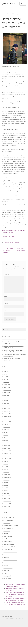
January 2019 (7, 498)
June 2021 (6, 435)
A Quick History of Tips (8, 236)
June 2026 (6, 376)
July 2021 (6, 432)
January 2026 (7, 387)
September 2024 (7, 416)
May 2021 (6, 437)
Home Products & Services (10, 547)
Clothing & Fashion (8, 528)
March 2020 (6, 472)
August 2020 (6, 461)
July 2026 (6, 374)
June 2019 (6, 485)
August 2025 (6, 395)
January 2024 (7, 419)
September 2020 (7, 458)
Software (6, 565)
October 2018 (7, 506)
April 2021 (6, 440)
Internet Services (8, 549)
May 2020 (6, 466)
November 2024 (7, 413)
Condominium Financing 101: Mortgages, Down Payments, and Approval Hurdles (13, 350)
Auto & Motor (7, 523)
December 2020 (7, 451)
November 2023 (7, 424)
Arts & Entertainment (9, 520)
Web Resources (7, 578)
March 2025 (6, 403)
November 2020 (7, 453)
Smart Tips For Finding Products (20, 249)
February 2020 (7, 474)
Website (6, 311)
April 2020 (6, 469)
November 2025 (7, 390)
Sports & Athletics (8, 568)
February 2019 (7, 496)
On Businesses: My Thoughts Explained (8, 250)
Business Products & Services (11, 525)
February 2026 (7, 384)
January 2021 (7, 448)
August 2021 (6, 429)
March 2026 (6, 382)
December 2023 (7, 421)
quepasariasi (18, 14)
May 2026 (6, 379)
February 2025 (7, 406)
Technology (6, 570)
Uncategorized (7, 576)
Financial (6, 533)
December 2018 (7, 501)
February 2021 (7, 445)
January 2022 (7, 427)
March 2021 (6, 443)
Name (6, 296)
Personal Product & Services (11, 242)
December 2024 (7, 411)
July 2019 (6, 482)
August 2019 (6, 480)
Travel (5, 573)
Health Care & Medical (9, 544)
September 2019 (7, 477)
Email (6, 303)
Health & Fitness (8, 541)
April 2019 (6, 490)
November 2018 (7, 503)
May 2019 (6, 488)
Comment (6, 274)
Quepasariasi (8, 3)
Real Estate (6, 557)
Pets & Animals (7, 554)
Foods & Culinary (8, 536)
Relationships (7, 562)
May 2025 (6, 398)
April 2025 (6, 400)
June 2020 (6, 464)
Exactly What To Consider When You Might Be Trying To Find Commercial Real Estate (15, 594)
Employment (7, 531)
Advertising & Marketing (9, 517)
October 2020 (7, 456)
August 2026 (6, 371)
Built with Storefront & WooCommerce (12, 618)
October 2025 (7, 392)
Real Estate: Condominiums (10, 560)
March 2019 (6, 493)
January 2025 (7, 408)
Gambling (6, 539)
